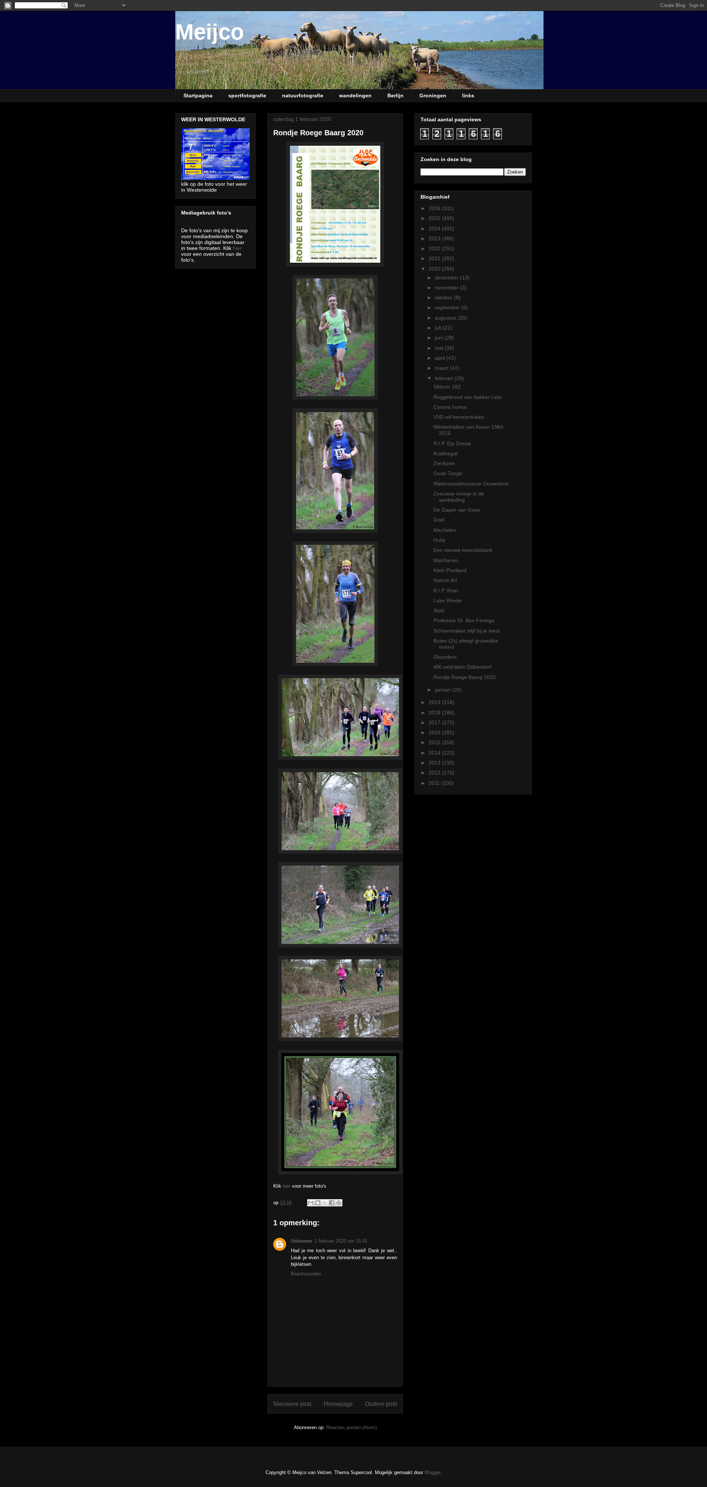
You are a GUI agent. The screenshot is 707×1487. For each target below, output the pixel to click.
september (448, 307)
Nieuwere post (292, 1404)
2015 (435, 742)
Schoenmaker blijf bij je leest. (467, 631)
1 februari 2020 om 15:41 (340, 1241)
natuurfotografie (302, 95)
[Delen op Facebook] (331, 1202)
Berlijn (395, 95)
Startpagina (197, 95)
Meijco (209, 32)
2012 (435, 773)
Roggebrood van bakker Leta (467, 397)
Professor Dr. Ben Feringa (463, 620)
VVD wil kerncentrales (458, 417)
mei (440, 348)
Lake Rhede (447, 600)
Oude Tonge (447, 473)
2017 (435, 722)
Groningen (432, 95)
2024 (435, 228)
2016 (435, 732)
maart (442, 368)
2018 (435, 712)
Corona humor (450, 407)
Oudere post (381, 1404)
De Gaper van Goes (456, 510)
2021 (435, 258)
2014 (435, 753)
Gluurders (445, 657)
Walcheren (445, 560)
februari (444, 378)
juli (439, 328)
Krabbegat (445, 453)
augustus (446, 318)
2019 (435, 702)
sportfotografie (247, 95)
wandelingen (355, 95)
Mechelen (444, 530)
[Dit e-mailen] (310, 1202)
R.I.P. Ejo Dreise (452, 443)
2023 (435, 238)
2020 (435, 269)
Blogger (432, 1472)
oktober (444, 297)
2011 (435, 783)
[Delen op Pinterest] (338, 1202)
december (447, 278)
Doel (438, 520)
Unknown (301, 1241)
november (447, 287)
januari (443, 690)
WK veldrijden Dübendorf (462, 667)
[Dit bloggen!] (317, 1202)
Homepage (338, 1404)
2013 (435, 763)
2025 (435, 218)
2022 (435, 248)
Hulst (439, 540)
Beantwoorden (306, 1274)
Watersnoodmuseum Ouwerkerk (471, 484)
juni (439, 338)
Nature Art (445, 580)
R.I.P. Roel (445, 590)
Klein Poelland (450, 570)
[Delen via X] (324, 1202)
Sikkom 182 (447, 387)
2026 (435, 208)
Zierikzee (444, 463)
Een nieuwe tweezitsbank (462, 550)
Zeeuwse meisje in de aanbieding (458, 497)
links (468, 95)
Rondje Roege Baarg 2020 (464, 677)
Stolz (439, 610)
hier (287, 1186)
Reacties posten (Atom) (351, 1427)
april (440, 358)
